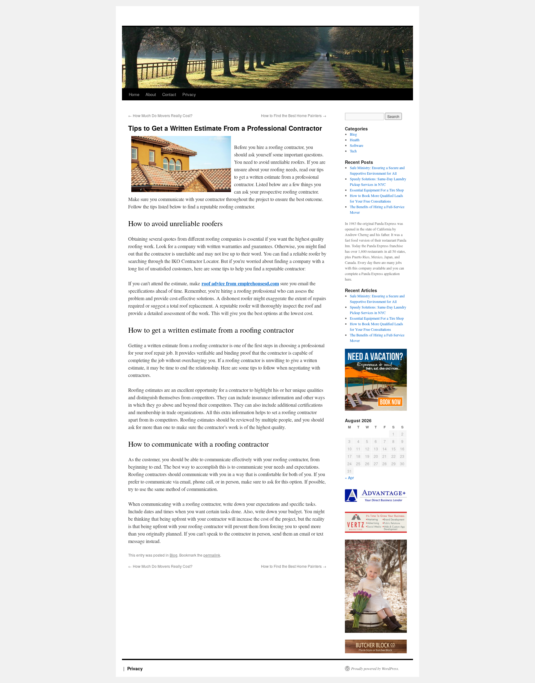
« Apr (349, 477)
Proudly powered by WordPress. (375, 668)
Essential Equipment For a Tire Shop (377, 189)
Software (356, 145)
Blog (173, 555)
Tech (353, 150)
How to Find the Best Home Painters (293, 115)
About (151, 94)
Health (354, 139)
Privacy (189, 94)
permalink (211, 555)
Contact (169, 94)
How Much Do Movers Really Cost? (160, 115)
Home (134, 94)
